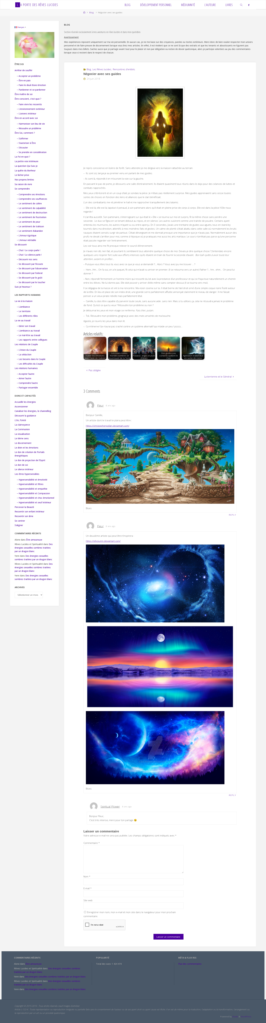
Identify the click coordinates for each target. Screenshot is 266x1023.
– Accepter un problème (29, 76)
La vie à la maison (23, 301)
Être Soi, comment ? (25, 132)
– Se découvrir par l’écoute (30, 264)
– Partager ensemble (27, 387)
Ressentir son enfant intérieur (29, 511)
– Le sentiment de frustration (31, 217)
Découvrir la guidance (25, 415)
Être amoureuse (34, 539)
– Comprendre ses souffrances (32, 199)
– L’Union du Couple (26, 350)
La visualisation (22, 434)
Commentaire (91, 842)
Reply (232, 514)
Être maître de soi (23, 94)
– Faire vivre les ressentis (29, 104)
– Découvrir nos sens (27, 259)
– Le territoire (23, 311)
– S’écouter (22, 147)
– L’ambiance (23, 306)
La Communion (22, 429)
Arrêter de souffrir (23, 70)
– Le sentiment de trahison (30, 226)
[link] (242, 4)
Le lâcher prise (22, 175)
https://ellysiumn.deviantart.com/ (103, 541)
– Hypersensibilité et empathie (32, 488)
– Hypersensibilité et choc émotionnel (35, 497)
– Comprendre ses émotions (31, 194)
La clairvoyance (22, 424)
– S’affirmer (22, 138)
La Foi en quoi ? (22, 156)
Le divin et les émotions (26, 447)
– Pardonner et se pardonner (31, 89)
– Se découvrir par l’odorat (30, 273)
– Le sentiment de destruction (32, 212)
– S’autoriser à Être (26, 143)
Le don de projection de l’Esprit (30, 460)
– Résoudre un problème (29, 128)
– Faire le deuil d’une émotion (31, 85)
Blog (91, 12)
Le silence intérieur (24, 469)
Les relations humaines (26, 368)
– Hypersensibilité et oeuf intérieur (34, 502)
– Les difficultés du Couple (30, 363)
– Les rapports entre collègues (32, 339)
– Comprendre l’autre (27, 383)
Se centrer (20, 520)
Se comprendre (22, 188)
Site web (88, 900)
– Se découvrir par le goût (29, 277)
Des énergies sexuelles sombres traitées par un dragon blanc (34, 548)
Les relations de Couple (26, 344)
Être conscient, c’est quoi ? (28, 98)
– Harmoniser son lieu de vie (31, 123)
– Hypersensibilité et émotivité (32, 479)
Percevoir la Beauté (24, 507)
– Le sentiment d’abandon (30, 231)
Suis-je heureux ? (23, 286)
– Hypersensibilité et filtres (30, 484)
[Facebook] (249, 5)
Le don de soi (21, 465)
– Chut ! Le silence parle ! (29, 254)
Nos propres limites (24, 179)
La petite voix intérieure (26, 161)
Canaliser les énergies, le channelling (33, 411)
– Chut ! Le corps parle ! (28, 250)
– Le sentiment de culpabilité (31, 208)
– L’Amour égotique (26, 235)
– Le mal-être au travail (28, 335)
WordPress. (246, 1016)
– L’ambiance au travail (28, 330)
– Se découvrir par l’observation (32, 268)
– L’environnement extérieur (31, 109)
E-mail (87, 888)
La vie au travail (22, 320)
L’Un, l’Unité (20, 420)
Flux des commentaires (190, 963)
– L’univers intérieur (26, 113)
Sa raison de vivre (23, 184)
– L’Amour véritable (26, 240)
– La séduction (24, 354)
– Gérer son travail (26, 326)
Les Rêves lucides (102, 69)
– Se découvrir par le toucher (31, 282)
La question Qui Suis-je (26, 166)
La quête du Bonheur (25, 170)
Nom (86, 876)
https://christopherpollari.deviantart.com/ (107, 425)
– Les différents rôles (27, 316)
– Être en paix (23, 80)
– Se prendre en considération (31, 152)
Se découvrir (21, 244)
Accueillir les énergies (25, 402)
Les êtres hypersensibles (27, 474)
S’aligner (19, 525)
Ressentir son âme (24, 516)
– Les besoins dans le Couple (31, 359)
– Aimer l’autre (24, 378)
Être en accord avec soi (26, 118)
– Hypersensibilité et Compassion (33, 493)
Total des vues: (104, 963)
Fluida (235, 1016)
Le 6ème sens (22, 438)
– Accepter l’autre (25, 374)
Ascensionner (21, 406)
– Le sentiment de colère (29, 203)
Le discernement (23, 443)
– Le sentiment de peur (28, 221)
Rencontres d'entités (124, 69)
